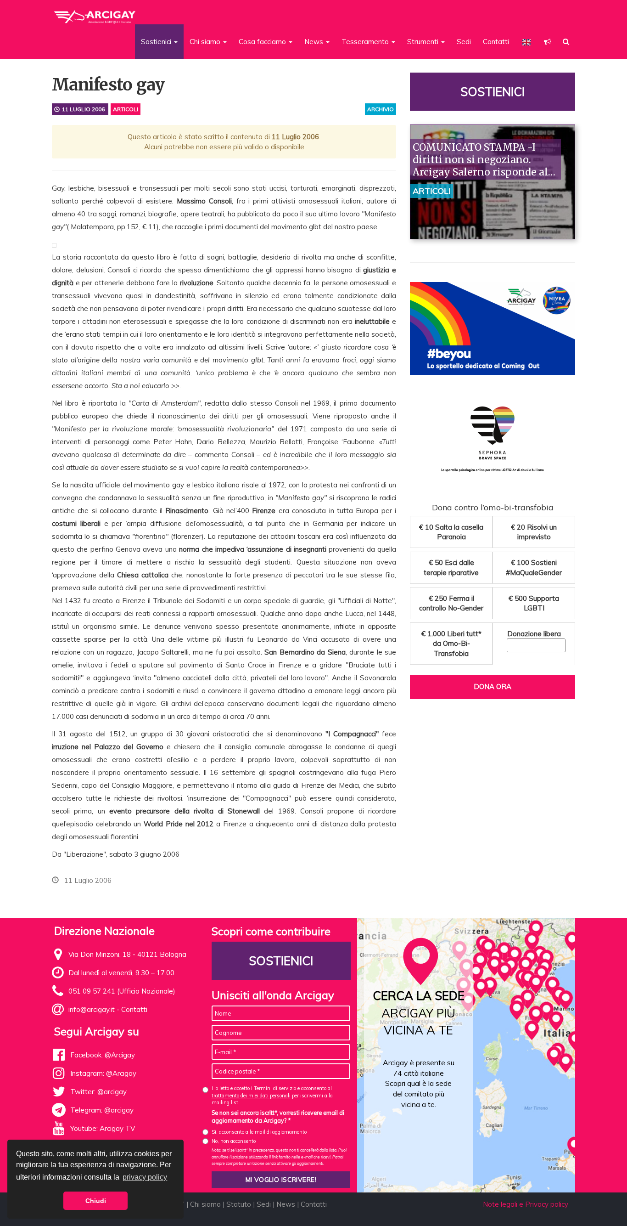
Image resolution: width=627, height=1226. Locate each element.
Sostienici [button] (157, 41)
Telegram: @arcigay (102, 1110)
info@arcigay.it (91, 1009)
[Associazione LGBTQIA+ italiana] (95, 12)
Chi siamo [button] (206, 41)
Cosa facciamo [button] (263, 41)
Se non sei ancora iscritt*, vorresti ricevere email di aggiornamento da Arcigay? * (278, 1116)
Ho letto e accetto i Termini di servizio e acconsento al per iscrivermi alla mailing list (272, 1095)
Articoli (125, 109)
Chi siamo (205, 1204)
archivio (380, 109)
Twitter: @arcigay (98, 1091)
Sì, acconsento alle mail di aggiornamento (259, 1132)
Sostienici (492, 91)
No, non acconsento (234, 1141)
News (285, 1204)
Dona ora (492, 686)
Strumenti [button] (423, 41)
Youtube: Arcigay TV (102, 1128)
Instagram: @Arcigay (103, 1073)
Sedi (464, 41)
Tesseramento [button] (366, 41)
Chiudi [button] (95, 1200)
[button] (547, 41)
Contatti (496, 41)
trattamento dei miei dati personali (251, 1095)
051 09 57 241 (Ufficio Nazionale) (121, 991)
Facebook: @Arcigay (102, 1055)
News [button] (314, 41)
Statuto (238, 1204)
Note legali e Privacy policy (525, 1204)
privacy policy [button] (145, 1177)
